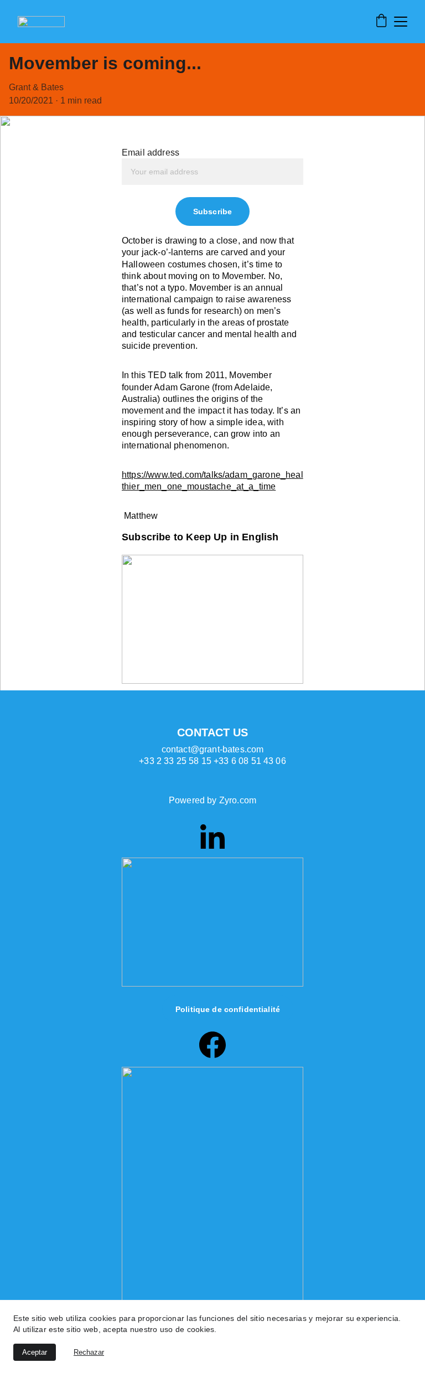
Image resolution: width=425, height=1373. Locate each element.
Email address (150, 152)
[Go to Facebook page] (212, 1044)
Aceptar (34, 1352)
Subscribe (212, 211)
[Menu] (400, 22)
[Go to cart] (381, 21)
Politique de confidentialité (227, 1009)
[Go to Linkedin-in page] (212, 836)
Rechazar (89, 1352)
